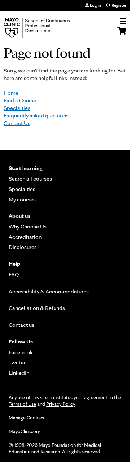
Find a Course (20, 100)
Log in (95, 5)
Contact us (21, 324)
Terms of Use (22, 404)
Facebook (21, 352)
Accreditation (25, 237)
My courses (22, 199)
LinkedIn (19, 372)
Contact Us (17, 123)
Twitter (17, 362)
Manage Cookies (26, 418)
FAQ (14, 274)
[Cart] (121, 34)
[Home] (45, 28)
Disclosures (23, 247)
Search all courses (30, 178)
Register (119, 5)
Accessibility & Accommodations (49, 291)
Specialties (17, 108)
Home (11, 92)
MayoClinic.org (24, 431)
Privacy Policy (60, 404)
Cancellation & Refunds (37, 308)
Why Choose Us (28, 226)
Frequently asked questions (36, 115)
